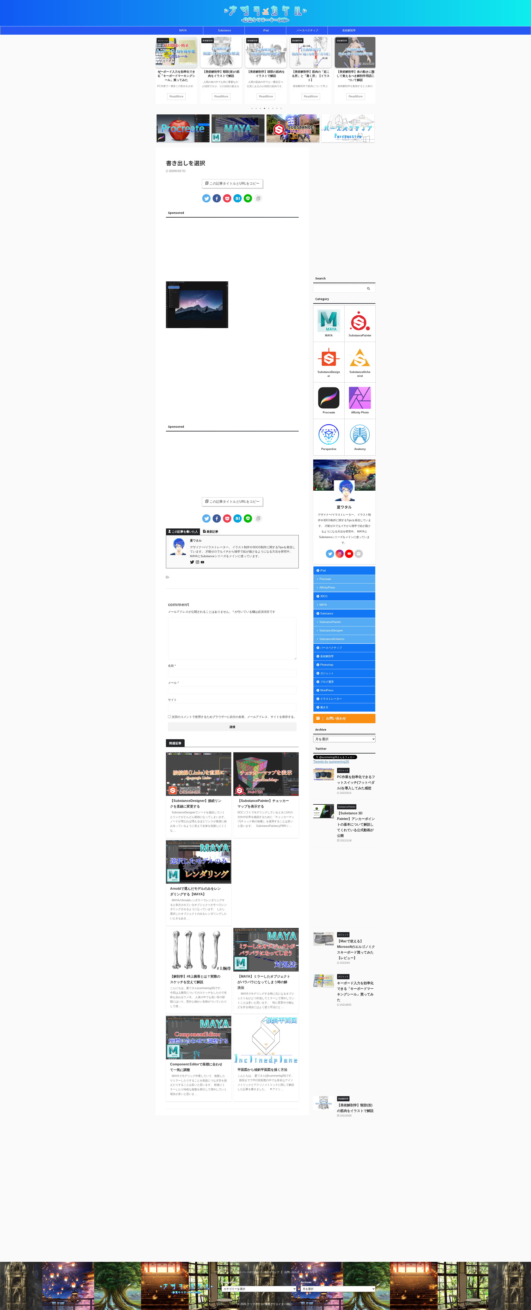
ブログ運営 (327, 681)
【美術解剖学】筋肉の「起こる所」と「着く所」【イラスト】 (266, 76)
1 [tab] (252, 108)
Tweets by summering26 (331, 761)
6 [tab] (273, 108)
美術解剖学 (349, 30)
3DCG (324, 596)
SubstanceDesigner (331, 630)
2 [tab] (256, 108)
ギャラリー (310, 1272)
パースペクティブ (307, 30)
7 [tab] (277, 108)
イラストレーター (331, 698)
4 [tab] (264, 108)
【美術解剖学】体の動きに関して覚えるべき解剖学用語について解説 (311, 76)
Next (371, 72)
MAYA (183, 30)
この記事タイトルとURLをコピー (234, 183)
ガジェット (327, 673)
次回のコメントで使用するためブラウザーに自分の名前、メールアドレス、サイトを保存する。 (234, 716)
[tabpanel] (176, 70)
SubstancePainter (330, 622)
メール (173, 682)
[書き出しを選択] (237, 198)
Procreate (325, 579)
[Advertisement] (232, 248)
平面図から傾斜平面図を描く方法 (262, 1069)
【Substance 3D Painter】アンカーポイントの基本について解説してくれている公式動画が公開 (356, 824)
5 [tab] (269, 108)
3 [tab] (260, 108)
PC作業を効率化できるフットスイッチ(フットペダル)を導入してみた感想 (355, 76)
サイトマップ (271, 1272)
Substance (224, 30)
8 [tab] (281, 108)
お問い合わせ (291, 1272)
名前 (172, 665)
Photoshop (326, 664)
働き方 (324, 707)
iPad (266, 30)
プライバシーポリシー (246, 1272)
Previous (159, 72)
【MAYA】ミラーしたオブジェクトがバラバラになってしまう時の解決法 (263, 982)
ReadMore (176, 96)
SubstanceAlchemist (331, 639)
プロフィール (221, 1272)
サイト (172, 699)
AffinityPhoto (327, 587)
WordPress (327, 690)
